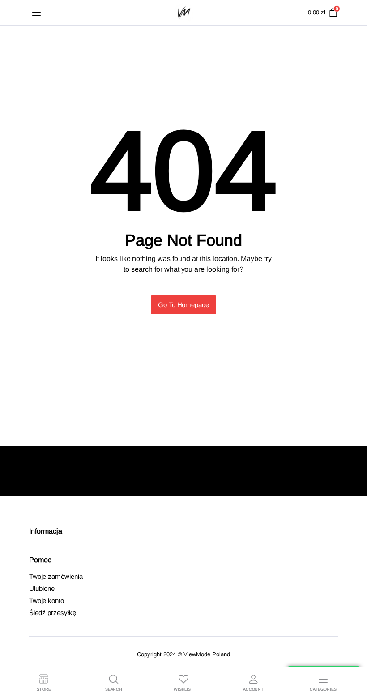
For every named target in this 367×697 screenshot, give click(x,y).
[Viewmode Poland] (183, 12)
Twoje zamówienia (56, 576)
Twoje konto (46, 600)
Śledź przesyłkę (52, 612)
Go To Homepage (183, 304)
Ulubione (42, 588)
